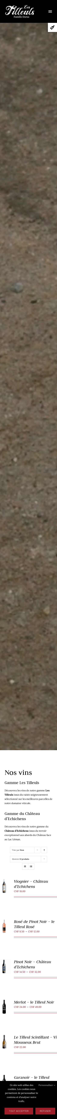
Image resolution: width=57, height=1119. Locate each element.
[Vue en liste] (31, 866)
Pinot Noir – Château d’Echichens (32, 964)
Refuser (45, 1111)
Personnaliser (46, 1085)
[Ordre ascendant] (44, 850)
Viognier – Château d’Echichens (31, 884)
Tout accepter (19, 1111)
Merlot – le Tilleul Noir (34, 1002)
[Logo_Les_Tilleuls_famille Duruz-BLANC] (20, 5)
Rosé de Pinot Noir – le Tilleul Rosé (34, 924)
